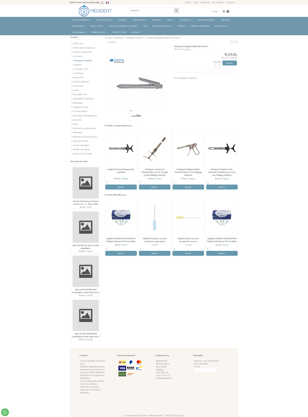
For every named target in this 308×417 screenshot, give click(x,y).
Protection (181, 26)
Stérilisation (225, 20)
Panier (215, 11)
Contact (188, 2)
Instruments (156, 20)
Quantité (217, 62)
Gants (145, 26)
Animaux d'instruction (104, 20)
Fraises (170, 20)
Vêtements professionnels (161, 26)
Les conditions (218, 2)
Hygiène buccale (78, 26)
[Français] (107, 2)
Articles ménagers (78, 32)
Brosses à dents (97, 26)
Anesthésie (122, 20)
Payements (205, 2)
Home (196, 2)
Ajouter (229, 63)
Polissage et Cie (185, 20)
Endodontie (135, 32)
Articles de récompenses (81, 20)
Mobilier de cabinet (98, 32)
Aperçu (112, 42)
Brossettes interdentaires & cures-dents (123, 26)
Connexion (230, 2)
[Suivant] (236, 42)
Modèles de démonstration (200, 26)
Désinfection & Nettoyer (206, 20)
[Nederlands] (102, 2)
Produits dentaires (139, 20)
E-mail (197, 367)
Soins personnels (221, 26)
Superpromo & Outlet (119, 32)
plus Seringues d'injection (185, 78)
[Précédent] (232, 42)
